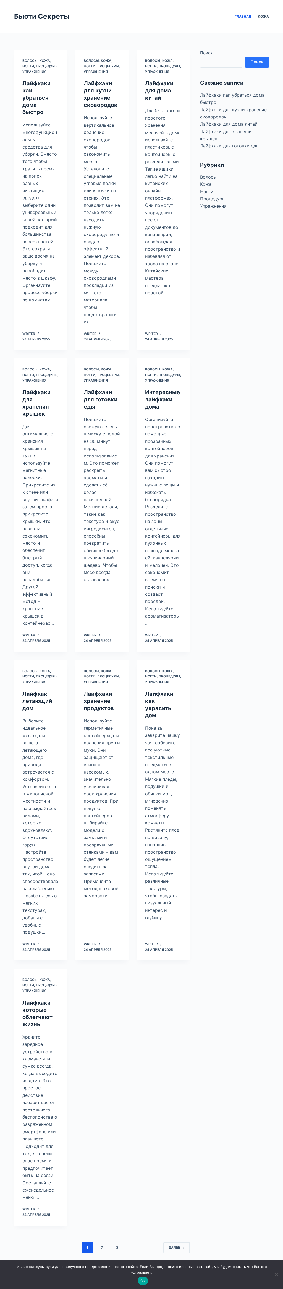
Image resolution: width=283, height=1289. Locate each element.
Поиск (206, 52)
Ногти (28, 66)
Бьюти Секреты (41, 16)
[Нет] (276, 1274)
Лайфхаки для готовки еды (100, 399)
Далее (174, 1247)
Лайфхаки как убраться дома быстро (36, 97)
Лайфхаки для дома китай (159, 90)
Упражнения (34, 72)
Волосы (30, 61)
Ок (142, 1281)
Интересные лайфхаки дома (162, 399)
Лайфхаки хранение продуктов (99, 700)
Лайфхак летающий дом (37, 700)
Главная (243, 16)
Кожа (263, 16)
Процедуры (46, 66)
